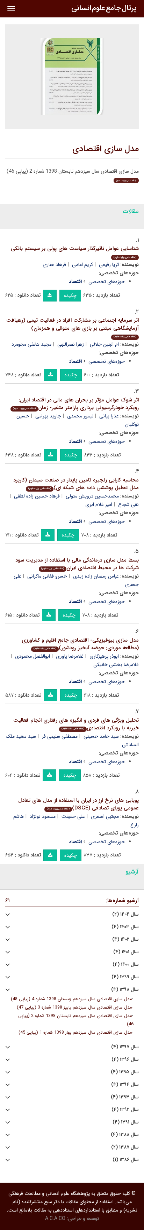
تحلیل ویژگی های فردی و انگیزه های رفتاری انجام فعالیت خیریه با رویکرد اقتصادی (76, 724)
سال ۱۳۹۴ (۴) (125, 1084)
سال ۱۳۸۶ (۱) (126, 1160)
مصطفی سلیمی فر (60, 736)
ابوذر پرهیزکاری (104, 656)
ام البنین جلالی (104, 344)
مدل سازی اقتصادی (105, 149)
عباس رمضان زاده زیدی (96, 576)
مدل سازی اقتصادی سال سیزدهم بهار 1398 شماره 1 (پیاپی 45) (75, 1032)
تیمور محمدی (80, 416)
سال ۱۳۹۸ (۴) (125, 989)
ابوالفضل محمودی (32, 656)
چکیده (70, 295)
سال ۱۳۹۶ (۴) (125, 1059)
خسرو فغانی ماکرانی (47, 576)
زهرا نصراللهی (70, 344)
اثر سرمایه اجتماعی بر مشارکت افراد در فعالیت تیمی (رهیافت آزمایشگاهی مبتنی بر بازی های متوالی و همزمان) (72, 327)
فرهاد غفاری (54, 264)
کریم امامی (82, 264)
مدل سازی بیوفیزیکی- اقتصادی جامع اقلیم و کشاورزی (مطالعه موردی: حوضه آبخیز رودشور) (80, 644)
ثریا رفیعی (109, 264)
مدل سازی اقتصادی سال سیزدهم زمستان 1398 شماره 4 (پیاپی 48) (71, 999)
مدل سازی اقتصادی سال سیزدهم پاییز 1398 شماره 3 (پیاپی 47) (74, 1007)
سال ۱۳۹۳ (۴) (125, 1097)
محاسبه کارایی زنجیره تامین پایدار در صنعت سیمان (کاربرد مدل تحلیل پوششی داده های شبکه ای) (76, 484)
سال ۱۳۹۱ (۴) (126, 1122)
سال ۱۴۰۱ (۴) (126, 952)
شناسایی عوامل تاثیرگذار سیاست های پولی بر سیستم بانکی (75, 251)
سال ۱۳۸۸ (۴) (125, 1134)
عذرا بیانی (109, 416)
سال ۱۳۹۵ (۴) (125, 1072)
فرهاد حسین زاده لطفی (37, 496)
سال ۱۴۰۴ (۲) (125, 914)
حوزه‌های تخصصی (106, 281)
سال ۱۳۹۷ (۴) (125, 1047)
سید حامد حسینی (101, 736)
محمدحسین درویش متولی (92, 496)
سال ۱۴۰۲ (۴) (125, 939)
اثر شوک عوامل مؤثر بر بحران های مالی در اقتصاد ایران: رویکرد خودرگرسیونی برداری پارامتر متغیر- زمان (76, 404)
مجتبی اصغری (105, 816)
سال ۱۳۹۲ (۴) (125, 1109)
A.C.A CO (55, 1218)
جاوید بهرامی (48, 416)
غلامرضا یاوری (70, 656)
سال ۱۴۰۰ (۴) (126, 964)
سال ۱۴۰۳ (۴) (125, 927)
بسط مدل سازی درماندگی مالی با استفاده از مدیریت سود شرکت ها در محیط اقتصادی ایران (77, 564)
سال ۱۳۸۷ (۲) (125, 1147)
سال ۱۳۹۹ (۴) (125, 977)
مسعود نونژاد (43, 816)
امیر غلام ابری (98, 504)
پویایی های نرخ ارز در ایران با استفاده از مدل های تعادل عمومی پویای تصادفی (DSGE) (78, 804)
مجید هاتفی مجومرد (31, 344)
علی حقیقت (73, 816)
